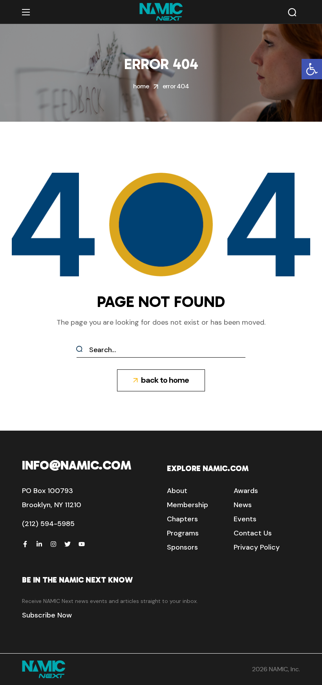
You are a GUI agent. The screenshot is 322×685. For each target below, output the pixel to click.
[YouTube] (82, 544)
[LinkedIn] (39, 544)
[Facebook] (25, 544)
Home (141, 86)
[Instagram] (53, 544)
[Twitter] (67, 544)
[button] (312, 69)
